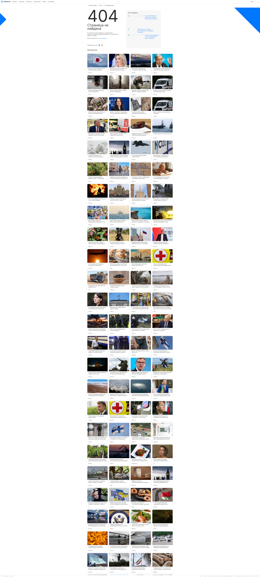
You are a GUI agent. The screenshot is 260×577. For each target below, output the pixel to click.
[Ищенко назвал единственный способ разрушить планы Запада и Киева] (119, 498)
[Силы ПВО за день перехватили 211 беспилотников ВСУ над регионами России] (119, 368)
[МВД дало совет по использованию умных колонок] (141, 476)
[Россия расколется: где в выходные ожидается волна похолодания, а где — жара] (119, 237)
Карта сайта (256, 576)
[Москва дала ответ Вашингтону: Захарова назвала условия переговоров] (119, 64)
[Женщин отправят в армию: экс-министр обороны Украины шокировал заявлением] (141, 86)
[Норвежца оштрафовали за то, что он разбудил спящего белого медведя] (162, 281)
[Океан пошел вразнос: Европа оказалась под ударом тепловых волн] (141, 216)
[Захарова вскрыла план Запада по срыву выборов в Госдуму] (141, 194)
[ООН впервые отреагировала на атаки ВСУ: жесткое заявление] (162, 64)
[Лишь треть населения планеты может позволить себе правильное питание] (141, 520)
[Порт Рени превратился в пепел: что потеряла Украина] (97, 194)
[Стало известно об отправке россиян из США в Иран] (97, 259)
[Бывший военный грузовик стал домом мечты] (97, 281)
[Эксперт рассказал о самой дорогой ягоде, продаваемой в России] (97, 237)
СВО (101, 5)
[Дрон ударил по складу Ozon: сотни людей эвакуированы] (162, 151)
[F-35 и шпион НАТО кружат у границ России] (141, 151)
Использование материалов (240, 576)
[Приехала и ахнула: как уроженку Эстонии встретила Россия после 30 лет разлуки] (119, 172)
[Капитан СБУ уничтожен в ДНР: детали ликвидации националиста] (119, 86)
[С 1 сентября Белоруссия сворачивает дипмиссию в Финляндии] (162, 498)
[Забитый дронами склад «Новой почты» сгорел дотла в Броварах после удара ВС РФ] (97, 324)
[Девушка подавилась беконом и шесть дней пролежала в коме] (162, 433)
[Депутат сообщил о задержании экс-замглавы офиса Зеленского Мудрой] (119, 107)
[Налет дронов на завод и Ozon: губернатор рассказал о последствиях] (119, 129)
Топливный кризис (109, 5)
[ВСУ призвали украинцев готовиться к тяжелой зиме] (141, 64)
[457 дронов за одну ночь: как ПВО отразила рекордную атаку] (162, 216)
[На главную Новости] (6, 1)
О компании (6, 576)
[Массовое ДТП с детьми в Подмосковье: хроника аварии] (119, 411)
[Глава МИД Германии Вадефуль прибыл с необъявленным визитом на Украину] (97, 346)
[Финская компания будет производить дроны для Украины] (119, 455)
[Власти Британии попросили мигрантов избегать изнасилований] (141, 259)
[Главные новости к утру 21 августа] (162, 129)
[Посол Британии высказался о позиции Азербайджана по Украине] (162, 476)
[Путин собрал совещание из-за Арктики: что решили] (162, 324)
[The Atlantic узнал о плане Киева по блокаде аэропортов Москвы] (119, 541)
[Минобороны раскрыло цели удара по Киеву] (119, 303)
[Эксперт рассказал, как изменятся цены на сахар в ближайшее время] (97, 151)
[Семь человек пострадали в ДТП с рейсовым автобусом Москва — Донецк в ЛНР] (141, 303)
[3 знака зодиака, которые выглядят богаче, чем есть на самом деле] (119, 476)
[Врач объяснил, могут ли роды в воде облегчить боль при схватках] (162, 303)
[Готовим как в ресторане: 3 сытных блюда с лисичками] (97, 541)
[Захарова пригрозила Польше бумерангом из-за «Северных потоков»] (141, 237)
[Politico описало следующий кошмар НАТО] (97, 411)
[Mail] (2, 1)
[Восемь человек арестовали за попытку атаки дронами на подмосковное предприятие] (97, 107)
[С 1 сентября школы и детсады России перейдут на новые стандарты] (162, 172)
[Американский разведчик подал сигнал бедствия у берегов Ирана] (141, 541)
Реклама (11, 576)
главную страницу (102, 38)
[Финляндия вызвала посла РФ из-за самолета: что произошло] (119, 433)
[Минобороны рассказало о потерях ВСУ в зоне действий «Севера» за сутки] (119, 563)
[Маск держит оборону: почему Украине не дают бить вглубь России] (97, 129)
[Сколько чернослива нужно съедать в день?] (119, 281)
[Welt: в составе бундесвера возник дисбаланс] (119, 324)
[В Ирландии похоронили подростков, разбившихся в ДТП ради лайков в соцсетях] (141, 433)
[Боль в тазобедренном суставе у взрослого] (141, 346)
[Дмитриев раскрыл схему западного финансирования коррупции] (162, 237)
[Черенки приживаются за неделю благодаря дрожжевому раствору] (97, 455)
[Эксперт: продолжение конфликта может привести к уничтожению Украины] (141, 281)
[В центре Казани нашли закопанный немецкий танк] (141, 107)
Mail (2, 576)
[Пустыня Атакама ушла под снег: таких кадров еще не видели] (97, 389)
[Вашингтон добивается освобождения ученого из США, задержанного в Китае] (119, 520)
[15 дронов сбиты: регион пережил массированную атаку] (162, 86)
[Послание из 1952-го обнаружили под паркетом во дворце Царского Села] (141, 172)
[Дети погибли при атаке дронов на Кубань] (162, 107)
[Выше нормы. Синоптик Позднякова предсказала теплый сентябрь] (97, 216)
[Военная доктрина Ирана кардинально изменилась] (141, 563)
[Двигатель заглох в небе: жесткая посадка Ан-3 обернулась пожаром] (162, 368)
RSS (201, 576)
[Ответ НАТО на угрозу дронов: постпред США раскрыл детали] (162, 389)
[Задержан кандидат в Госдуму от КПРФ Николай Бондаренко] (141, 129)
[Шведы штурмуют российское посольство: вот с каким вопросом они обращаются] (119, 194)
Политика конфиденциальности (227, 576)
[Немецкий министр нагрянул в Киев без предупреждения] (141, 368)
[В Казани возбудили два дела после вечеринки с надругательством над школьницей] (97, 86)
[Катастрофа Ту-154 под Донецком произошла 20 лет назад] (141, 324)
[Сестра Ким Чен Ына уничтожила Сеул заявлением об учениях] (97, 303)
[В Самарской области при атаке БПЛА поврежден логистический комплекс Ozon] (97, 520)
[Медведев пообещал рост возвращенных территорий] (162, 411)
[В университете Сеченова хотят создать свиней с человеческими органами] (162, 563)
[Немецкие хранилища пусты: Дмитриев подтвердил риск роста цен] (162, 541)
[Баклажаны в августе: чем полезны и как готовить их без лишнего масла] (141, 455)
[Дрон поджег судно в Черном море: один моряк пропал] (119, 216)
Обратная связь (250, 576)
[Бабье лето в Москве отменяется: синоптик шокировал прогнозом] (97, 433)
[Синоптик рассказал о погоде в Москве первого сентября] (97, 476)
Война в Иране (93, 5)
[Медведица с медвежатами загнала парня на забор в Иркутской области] (162, 194)
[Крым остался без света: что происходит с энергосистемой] (119, 389)
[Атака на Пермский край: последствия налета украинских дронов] (162, 259)
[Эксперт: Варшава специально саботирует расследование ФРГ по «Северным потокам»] (141, 389)
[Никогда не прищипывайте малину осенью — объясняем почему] (97, 172)
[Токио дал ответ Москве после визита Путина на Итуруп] (97, 64)
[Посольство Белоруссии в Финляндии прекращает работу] (162, 346)
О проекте (205, 576)
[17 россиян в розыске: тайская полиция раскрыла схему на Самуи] (119, 346)
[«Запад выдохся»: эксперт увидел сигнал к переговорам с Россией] (119, 151)
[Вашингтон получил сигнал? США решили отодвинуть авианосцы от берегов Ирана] (97, 563)
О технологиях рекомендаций (214, 576)
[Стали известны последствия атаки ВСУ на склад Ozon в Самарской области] (141, 411)
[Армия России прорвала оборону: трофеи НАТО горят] (97, 368)
